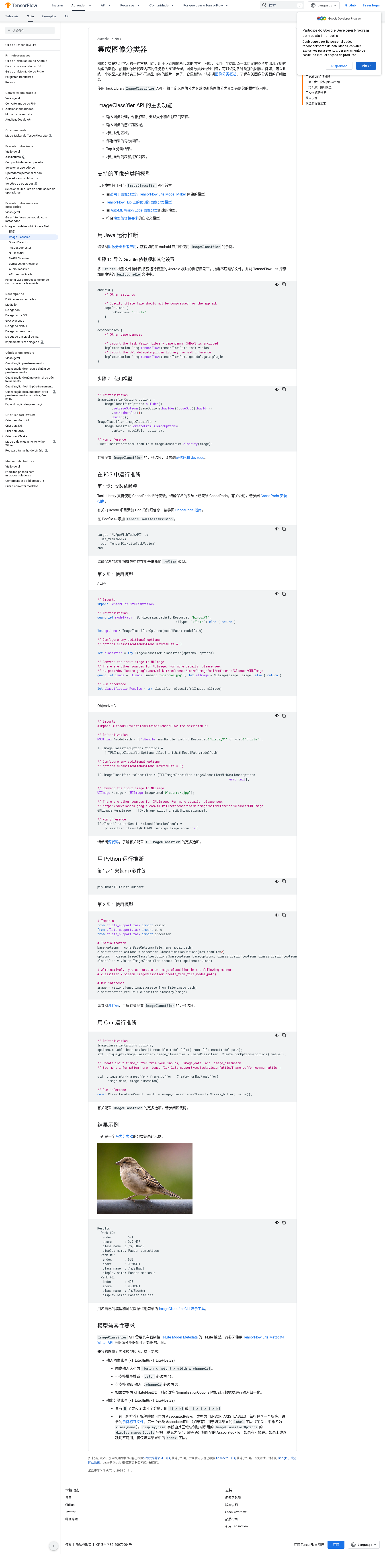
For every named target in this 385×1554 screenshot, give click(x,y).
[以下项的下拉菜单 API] (111, 5)
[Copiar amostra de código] (284, 284)
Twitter (70, 1512)
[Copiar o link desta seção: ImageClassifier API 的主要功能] (176, 106)
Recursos (127, 5)
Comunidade (159, 5)
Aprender (78, 5)
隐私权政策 (83, 1544)
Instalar (57, 5)
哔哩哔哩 (71, 1519)
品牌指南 (231, 1519)
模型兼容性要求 (125, 218)
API (103, 5)
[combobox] (282, 5)
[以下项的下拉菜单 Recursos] (140, 5)
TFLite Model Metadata (179, 1337)
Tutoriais (12, 16)
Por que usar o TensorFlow (203, 5)
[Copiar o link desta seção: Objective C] (120, 706)
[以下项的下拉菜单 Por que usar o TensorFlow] (228, 5)
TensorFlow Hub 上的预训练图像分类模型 (139, 202)
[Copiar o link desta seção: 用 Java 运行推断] (142, 235)
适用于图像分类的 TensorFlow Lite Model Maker (148, 194)
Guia (30, 16)
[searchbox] (30, 30)
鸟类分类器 (124, 1136)
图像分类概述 (225, 74)
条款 (68, 1544)
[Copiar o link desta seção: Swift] (110, 584)
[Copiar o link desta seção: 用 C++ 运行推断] (141, 1023)
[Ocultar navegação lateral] (53, 1546)
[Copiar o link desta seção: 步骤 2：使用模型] (136, 379)
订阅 (336, 1545)
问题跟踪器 (233, 1498)
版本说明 (231, 1505)
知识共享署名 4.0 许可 (157, 1458)
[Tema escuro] (277, 284)
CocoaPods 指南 (188, 510)
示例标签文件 (133, 1422)
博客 (68, 1498)
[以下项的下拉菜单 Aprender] (91, 5)
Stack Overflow (236, 1512)
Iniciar (366, 66)
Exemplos (49, 16)
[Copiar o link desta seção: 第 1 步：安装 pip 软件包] (149, 871)
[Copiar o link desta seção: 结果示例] (123, 1125)
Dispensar (339, 66)
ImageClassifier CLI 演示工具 (182, 1309)
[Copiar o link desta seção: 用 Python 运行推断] (148, 859)
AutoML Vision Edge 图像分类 (134, 210)
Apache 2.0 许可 (226, 1458)
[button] (29, 109)
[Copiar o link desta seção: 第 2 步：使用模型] (137, 575)
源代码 (113, 842)
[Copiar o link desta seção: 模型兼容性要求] (139, 1326)
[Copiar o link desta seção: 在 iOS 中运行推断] (145, 475)
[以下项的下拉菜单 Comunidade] (174, 5)
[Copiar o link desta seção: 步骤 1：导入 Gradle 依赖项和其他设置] (178, 260)
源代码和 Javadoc (190, 458)
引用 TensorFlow (236, 1526)
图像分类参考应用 (122, 247)
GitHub (350, 5)
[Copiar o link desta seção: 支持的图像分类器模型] (155, 174)
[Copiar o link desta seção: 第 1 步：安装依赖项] (141, 487)
